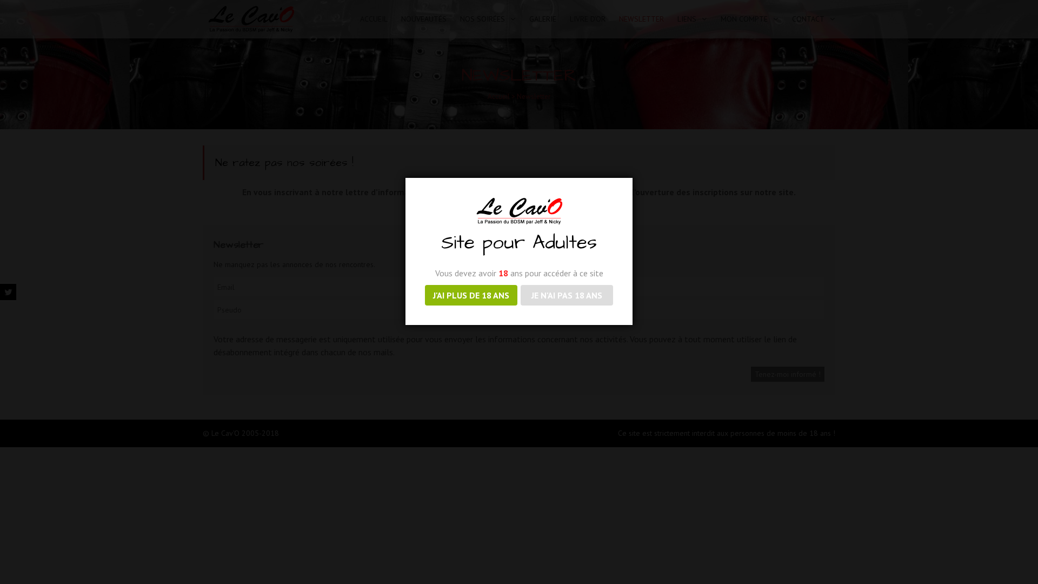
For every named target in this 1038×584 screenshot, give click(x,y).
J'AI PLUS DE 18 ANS (471, 295)
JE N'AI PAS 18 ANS (566, 295)
